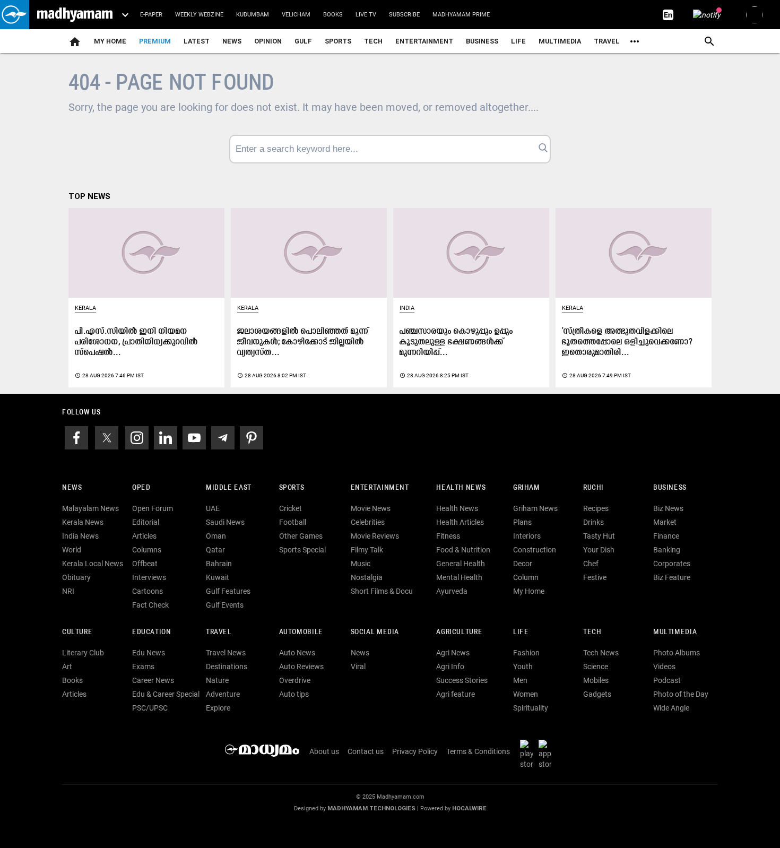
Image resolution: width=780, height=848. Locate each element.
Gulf (303, 41)
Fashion (526, 652)
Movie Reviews (375, 536)
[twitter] (107, 437)
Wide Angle (671, 708)
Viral (358, 666)
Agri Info (450, 666)
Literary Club (83, 652)
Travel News (226, 652)
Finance (666, 536)
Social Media (375, 632)
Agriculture (459, 632)
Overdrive (294, 680)
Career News (153, 680)
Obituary (76, 577)
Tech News (601, 652)
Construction (534, 550)
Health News (461, 488)
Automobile (301, 632)
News (231, 41)
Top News (89, 196)
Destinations (226, 666)
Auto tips (294, 694)
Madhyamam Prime (461, 14)
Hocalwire (469, 808)
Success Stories (462, 680)
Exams (143, 666)
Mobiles (596, 680)
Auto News (297, 652)
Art (67, 666)
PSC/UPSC (150, 708)
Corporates (671, 563)
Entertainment (424, 41)
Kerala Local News (92, 563)
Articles (144, 536)
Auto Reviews (301, 666)
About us (324, 751)
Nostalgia (367, 577)
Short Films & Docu (382, 591)
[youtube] (194, 437)
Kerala (85, 308)
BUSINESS (670, 488)
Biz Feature (671, 577)
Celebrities (368, 522)
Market (665, 522)
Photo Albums (676, 652)
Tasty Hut (599, 536)
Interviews (149, 577)
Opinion (268, 41)
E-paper (151, 14)
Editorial (145, 522)
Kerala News (82, 522)
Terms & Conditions (478, 751)
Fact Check (150, 605)
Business (482, 41)
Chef (591, 563)
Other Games (301, 536)
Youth (523, 666)
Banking (666, 550)
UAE (213, 508)
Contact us (366, 751)
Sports (338, 41)
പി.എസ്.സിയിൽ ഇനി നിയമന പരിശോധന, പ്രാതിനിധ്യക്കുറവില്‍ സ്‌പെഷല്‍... (136, 342)
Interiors (527, 536)
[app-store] (547, 754)
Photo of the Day (680, 694)
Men (520, 680)
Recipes (596, 508)
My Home (110, 41)
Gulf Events (225, 605)
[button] (14, 14)
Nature (217, 680)
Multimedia (560, 41)
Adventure (223, 694)
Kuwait (217, 577)
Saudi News (225, 522)
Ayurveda (451, 591)
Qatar (215, 550)
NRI (68, 591)
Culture (77, 632)
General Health (460, 563)
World (71, 550)
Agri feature (455, 694)
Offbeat (145, 563)
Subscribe (404, 14)
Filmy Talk (367, 550)
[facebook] (76, 437)
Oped (141, 488)
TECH (373, 41)
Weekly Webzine (199, 14)
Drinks (593, 522)
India (407, 308)
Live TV (366, 14)
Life (518, 41)
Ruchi (593, 488)
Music (360, 563)
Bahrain (219, 563)
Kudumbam (252, 14)
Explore (218, 708)
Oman (216, 536)
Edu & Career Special (166, 694)
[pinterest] (251, 437)
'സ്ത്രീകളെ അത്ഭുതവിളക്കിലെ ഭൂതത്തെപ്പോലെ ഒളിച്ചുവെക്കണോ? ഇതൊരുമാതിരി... (627, 342)
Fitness (448, 536)
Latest (197, 41)
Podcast (667, 680)
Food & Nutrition (463, 550)
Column (526, 577)
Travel (607, 41)
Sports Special (302, 550)
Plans (522, 522)
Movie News (371, 508)
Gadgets (597, 694)
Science (595, 666)
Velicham (296, 14)
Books (333, 14)
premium (155, 41)
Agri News (453, 652)
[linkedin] (165, 437)
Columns (146, 550)
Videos (664, 666)
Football (292, 522)
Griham (526, 488)
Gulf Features (228, 591)
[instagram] (137, 437)
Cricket (290, 508)
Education (151, 632)
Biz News (668, 508)
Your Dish (598, 550)
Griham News (535, 508)
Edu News (148, 652)
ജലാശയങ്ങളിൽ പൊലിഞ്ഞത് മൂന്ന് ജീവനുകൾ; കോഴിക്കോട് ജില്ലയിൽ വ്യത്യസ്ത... (302, 342)
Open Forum (152, 508)
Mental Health (459, 577)
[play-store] (528, 754)
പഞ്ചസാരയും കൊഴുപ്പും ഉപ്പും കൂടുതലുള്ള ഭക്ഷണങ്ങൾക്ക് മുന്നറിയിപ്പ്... (456, 342)
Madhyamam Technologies (371, 808)
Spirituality (530, 708)
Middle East (229, 488)
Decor (522, 563)
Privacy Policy (415, 751)
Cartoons (147, 591)
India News (80, 536)
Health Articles (460, 522)
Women (525, 694)
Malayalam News (90, 508)
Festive (594, 577)
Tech (592, 632)
